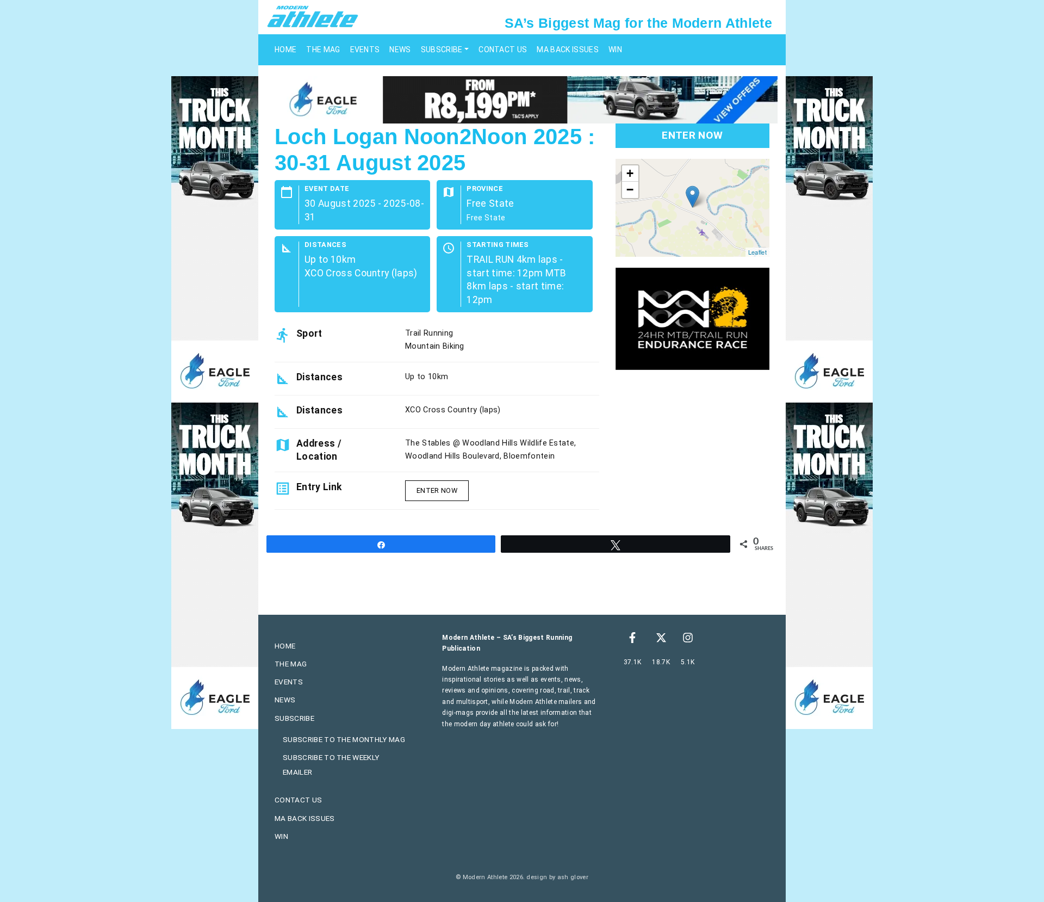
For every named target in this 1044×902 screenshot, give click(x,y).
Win (615, 49)
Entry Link (318, 486)
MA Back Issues (567, 49)
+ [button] (629, 173)
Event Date (326, 189)
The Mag (323, 49)
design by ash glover (557, 877)
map (691, 208)
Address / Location (318, 450)
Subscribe (442, 49)
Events (365, 49)
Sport (309, 333)
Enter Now (437, 490)
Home (285, 49)
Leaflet (757, 252)
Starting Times (498, 245)
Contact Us (502, 49)
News (400, 49)
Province (485, 189)
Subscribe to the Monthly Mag (344, 739)
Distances (325, 245)
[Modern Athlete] (312, 15)
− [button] (629, 189)
